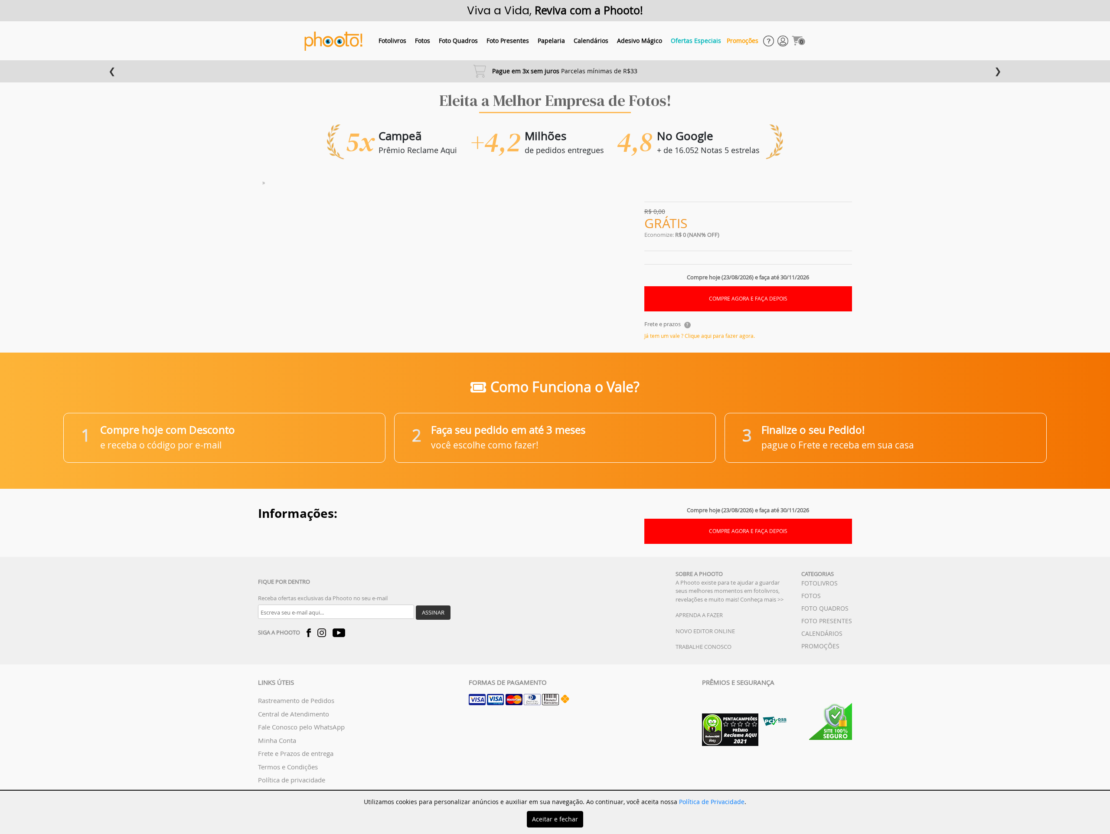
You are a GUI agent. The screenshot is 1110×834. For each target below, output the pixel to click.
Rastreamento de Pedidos (296, 700)
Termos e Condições (288, 766)
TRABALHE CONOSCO (703, 647)
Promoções (742, 40)
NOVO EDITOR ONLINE (705, 631)
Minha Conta (277, 740)
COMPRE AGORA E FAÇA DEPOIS (748, 298)
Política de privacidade (291, 779)
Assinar (433, 612)
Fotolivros (392, 40)
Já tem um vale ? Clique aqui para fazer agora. (699, 335)
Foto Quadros (458, 40)
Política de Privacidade (711, 802)
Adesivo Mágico (639, 40)
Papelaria (551, 40)
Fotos (422, 40)
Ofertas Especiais (696, 40)
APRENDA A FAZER (699, 615)
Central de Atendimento (293, 714)
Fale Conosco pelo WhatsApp (301, 727)
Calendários (591, 40)
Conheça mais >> (762, 599)
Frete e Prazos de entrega (295, 753)
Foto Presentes (507, 40)
